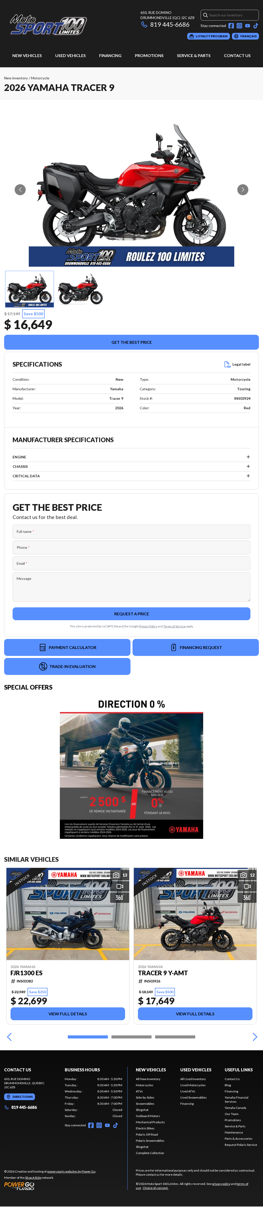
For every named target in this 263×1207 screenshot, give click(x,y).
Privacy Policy (148, 626)
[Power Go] (50, 1186)
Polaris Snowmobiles (150, 1141)
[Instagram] (239, 26)
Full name (25, 531)
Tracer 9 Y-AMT (163, 973)
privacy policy (221, 1184)
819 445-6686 (170, 24)
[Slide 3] (175, 1036)
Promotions (149, 55)
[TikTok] (256, 26)
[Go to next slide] (242, 189)
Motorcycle (40, 78)
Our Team (232, 1114)
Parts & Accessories (238, 1138)
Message (24, 578)
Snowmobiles (145, 1104)
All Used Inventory (193, 1079)
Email (22, 563)
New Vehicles (27, 55)
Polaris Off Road (147, 1134)
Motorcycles (144, 1085)
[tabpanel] (93, 1097)
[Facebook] (231, 26)
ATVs (139, 1091)
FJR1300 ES (26, 973)
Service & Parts (194, 55)
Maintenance (234, 1132)
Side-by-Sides (145, 1097)
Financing (110, 55)
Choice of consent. (155, 1188)
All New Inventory (148, 1079)
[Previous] (9, 1037)
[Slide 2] (131, 1036)
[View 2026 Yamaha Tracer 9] (29, 289)
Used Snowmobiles (193, 1097)
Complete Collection (150, 1153)
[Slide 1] (88, 1036)
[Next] (254, 1037)
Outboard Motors (148, 1116)
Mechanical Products (150, 1122)
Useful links (239, 1069)
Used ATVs (187, 1091)
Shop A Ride (33, 1178)
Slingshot (142, 1110)
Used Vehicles (70, 55)
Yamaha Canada (235, 1108)
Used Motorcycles (193, 1085)
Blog (228, 1085)
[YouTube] (248, 26)
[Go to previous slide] (20, 189)
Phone (23, 547)
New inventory (16, 78)
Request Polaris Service (241, 1145)
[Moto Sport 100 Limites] (68, 24)
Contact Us (237, 55)
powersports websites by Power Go (71, 1171)
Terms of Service (174, 626)
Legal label (241, 364)
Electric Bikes (145, 1128)
